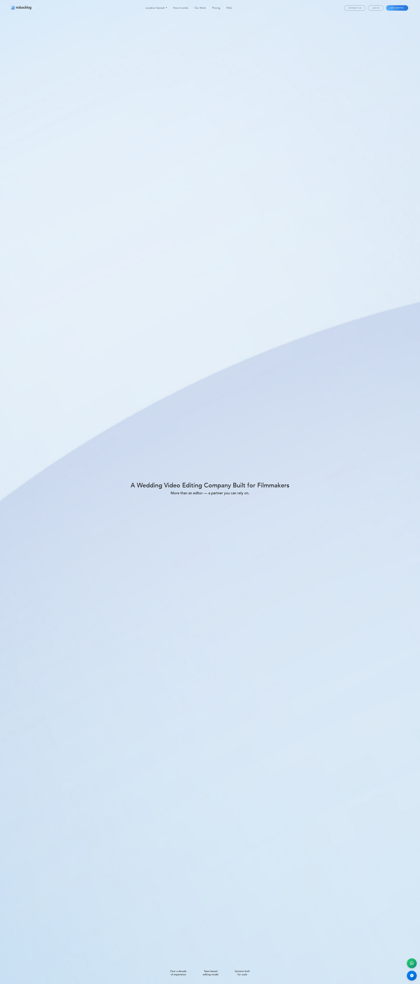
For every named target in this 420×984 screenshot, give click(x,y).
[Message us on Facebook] (412, 976)
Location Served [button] (155, 8)
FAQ (229, 8)
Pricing (216, 8)
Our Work (200, 8)
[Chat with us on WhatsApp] (412, 963)
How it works (180, 8)
